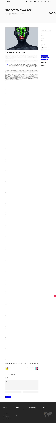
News (41, 40)
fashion (47, 57)
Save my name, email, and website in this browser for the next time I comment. (16, 394)
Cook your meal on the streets (45, 49)
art (42, 55)
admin (12, 363)
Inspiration (15, 363)
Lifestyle (19, 363)
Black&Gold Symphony (44, 44)
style (42, 59)
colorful (46, 55)
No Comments (32, 363)
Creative (43, 57)
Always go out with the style (45, 47)
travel (46, 59)
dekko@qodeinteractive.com (6, 416)
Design (42, 35)
